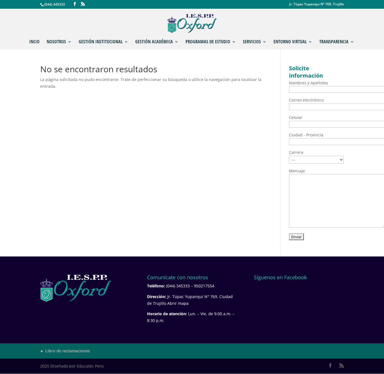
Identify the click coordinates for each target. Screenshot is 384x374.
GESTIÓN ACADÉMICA (154, 42)
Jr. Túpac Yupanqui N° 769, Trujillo (316, 4)
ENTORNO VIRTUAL (290, 42)
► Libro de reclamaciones (65, 350)
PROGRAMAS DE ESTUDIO (208, 42)
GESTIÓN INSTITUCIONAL (101, 42)
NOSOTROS (56, 42)
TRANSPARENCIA (334, 42)
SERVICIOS (252, 42)
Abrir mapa (178, 303)
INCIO (34, 42)
